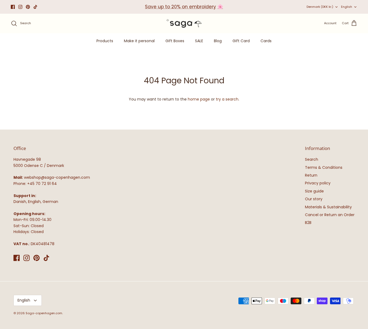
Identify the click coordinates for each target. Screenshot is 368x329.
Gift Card (241, 41)
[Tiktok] (35, 7)
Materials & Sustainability (328, 207)
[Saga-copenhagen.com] (184, 23)
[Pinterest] (28, 7)
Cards (266, 41)
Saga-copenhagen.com (44, 313)
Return (311, 175)
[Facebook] (13, 7)
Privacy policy (318, 183)
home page (199, 99)
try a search (227, 99)
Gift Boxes (174, 41)
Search (311, 159)
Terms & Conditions (323, 167)
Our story (313, 199)
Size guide (314, 191)
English (346, 7)
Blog (218, 41)
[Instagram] (20, 7)
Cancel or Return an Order (330, 214)
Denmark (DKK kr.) (320, 7)
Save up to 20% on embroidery (180, 6)
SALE (199, 41)
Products (104, 41)
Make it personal (139, 41)
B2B (308, 222)
